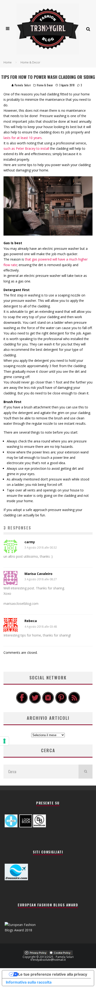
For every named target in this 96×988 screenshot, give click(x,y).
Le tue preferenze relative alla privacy (52, 974)
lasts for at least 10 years (22, 138)
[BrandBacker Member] (39, 826)
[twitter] (35, 702)
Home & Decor (45, 85)
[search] (86, 772)
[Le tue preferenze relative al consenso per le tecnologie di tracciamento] (4, 741)
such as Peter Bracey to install (26, 148)
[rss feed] (74, 702)
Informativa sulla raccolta (28, 982)
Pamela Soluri (22, 85)
